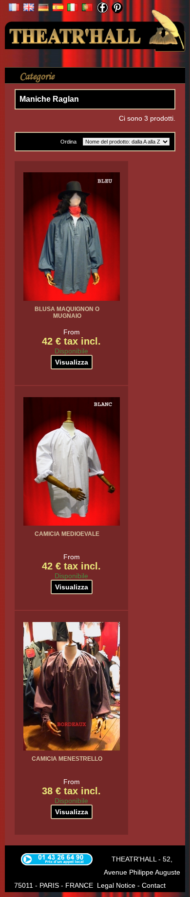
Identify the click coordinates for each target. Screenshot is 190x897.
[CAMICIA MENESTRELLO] (71, 686)
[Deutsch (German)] (43, 9)
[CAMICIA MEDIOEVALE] (71, 461)
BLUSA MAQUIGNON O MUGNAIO (67, 312)
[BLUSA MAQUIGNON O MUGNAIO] (71, 236)
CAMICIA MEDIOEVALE (67, 534)
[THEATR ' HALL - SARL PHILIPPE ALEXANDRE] (95, 28)
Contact (154, 885)
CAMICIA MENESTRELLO (67, 758)
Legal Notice (116, 885)
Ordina (68, 142)
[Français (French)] (14, 9)
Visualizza (71, 362)
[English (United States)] (28, 9)
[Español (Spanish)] (58, 9)
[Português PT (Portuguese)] (87, 9)
